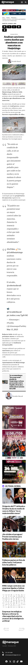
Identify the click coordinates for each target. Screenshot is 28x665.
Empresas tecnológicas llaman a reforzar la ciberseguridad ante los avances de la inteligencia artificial (13, 616)
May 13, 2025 (12, 329)
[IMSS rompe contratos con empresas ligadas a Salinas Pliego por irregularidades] (14, 575)
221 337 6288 (8, 652)
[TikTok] (18, 661)
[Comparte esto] (4, 26)
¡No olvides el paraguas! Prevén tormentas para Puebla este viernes (12, 536)
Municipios (14, 34)
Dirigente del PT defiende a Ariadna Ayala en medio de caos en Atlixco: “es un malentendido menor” (13, 509)
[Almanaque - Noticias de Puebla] (7, 2)
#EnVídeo (11, 249)
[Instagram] (14, 661)
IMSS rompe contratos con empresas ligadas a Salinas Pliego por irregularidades (13, 588)
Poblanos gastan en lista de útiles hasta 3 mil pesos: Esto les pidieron (13, 562)
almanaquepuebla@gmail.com (13, 655)
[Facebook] (6, 661)
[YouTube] (21, 661)
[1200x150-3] (14, 83)
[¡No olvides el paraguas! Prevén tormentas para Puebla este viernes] (14, 524)
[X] (10, 661)
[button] (22, 2)
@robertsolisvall (14, 285)
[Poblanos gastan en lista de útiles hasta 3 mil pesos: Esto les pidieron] (14, 549)
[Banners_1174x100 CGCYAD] (14, 10)
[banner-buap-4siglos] (14, 13)
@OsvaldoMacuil (14, 312)
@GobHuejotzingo (15, 252)
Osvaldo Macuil (16, 61)
